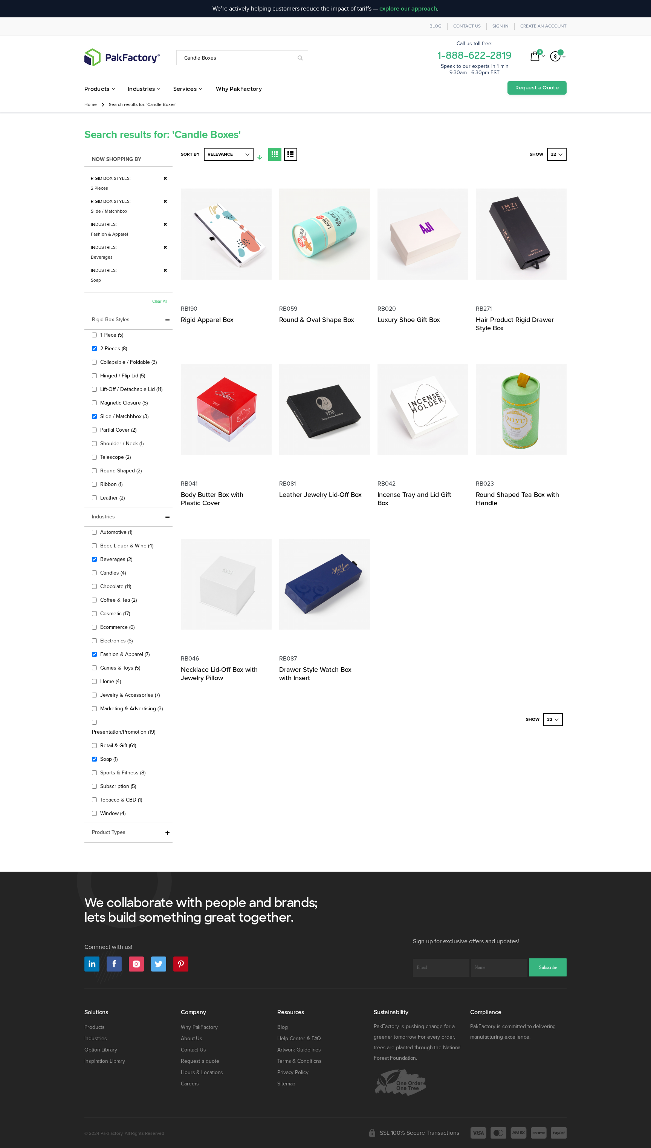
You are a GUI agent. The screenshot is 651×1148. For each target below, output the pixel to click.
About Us (191, 1038)
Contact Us (467, 26)
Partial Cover (119, 429)
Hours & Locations (202, 1072)
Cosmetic (116, 613)
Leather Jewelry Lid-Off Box (320, 494)
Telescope (116, 457)
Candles (114, 572)
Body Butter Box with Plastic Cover (212, 498)
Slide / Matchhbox (125, 416)
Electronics (117, 640)
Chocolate (116, 586)
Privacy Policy (293, 1072)
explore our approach (408, 8)
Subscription (119, 786)
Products (94, 1027)
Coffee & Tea (119, 599)
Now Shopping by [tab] (116, 159)
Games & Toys (121, 667)
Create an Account (543, 26)
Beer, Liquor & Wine (127, 545)
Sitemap (286, 1084)
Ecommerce (118, 627)
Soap (109, 759)
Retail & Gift (119, 745)
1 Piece (112, 334)
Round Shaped (122, 470)
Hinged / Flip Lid (123, 375)
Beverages (117, 559)
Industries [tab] (103, 516)
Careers (190, 1084)
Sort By (190, 154)
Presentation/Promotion (124, 731)
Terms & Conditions (299, 1061)
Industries (95, 1038)
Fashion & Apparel (125, 654)
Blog (435, 26)
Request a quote (200, 1061)
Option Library (100, 1050)
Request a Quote (537, 87)
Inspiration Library (104, 1061)
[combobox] (242, 57)
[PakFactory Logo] (122, 57)
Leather (113, 497)
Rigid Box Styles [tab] (111, 319)
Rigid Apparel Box (207, 320)
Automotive (117, 532)
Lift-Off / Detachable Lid (132, 389)
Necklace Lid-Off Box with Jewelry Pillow (219, 673)
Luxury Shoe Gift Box (408, 320)
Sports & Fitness (123, 772)
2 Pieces (114, 348)
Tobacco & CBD (122, 799)
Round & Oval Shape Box (316, 320)
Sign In (500, 26)
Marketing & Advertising (132, 708)
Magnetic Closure (125, 402)
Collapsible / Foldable (129, 362)
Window (113, 813)
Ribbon (112, 484)
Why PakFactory (199, 1027)
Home (90, 104)
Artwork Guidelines (299, 1050)
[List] (290, 154)
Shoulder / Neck (122, 443)
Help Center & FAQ (299, 1038)
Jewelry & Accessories (131, 694)
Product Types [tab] (108, 832)
